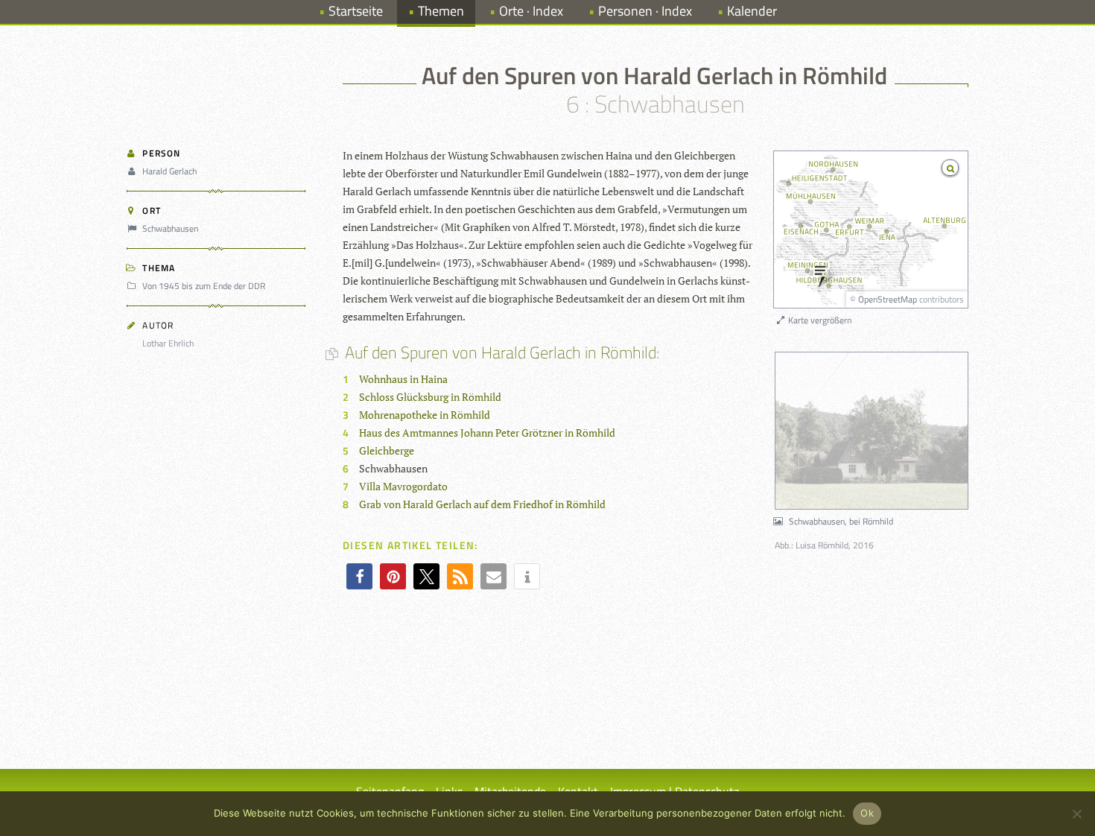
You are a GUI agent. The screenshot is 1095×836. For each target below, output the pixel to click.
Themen (441, 11)
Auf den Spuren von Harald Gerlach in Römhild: (501, 352)
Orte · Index (531, 11)
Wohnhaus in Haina (403, 379)
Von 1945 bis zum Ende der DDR (203, 286)
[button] (359, 576)
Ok (867, 813)
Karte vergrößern (818, 320)
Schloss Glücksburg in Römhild (430, 397)
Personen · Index (645, 11)
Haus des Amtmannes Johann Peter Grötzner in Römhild (487, 432)
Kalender (752, 11)
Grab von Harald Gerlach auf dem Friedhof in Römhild (482, 504)
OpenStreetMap (887, 299)
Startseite (355, 11)
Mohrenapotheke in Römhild (424, 415)
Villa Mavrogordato (403, 486)
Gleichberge (386, 450)
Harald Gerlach (169, 171)
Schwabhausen (170, 228)
